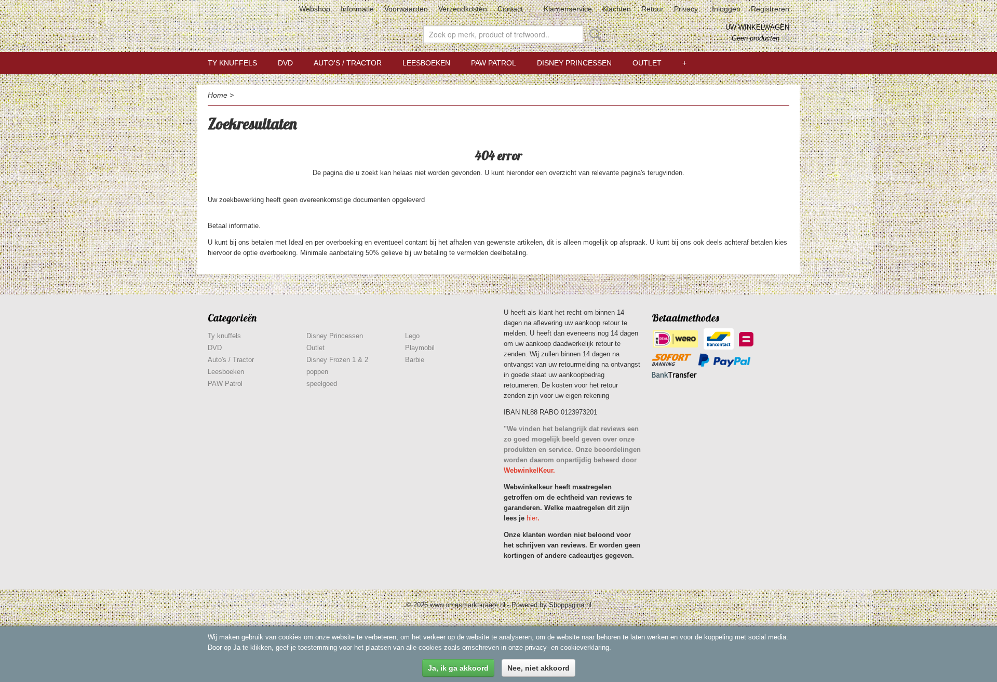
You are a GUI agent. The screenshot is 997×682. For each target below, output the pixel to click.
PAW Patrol (493, 63)
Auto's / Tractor (348, 63)
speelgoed (321, 383)
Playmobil (420, 348)
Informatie (357, 9)
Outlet (647, 63)
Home (217, 95)
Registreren (770, 9)
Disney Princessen (574, 63)
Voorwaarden (406, 9)
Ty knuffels (232, 63)
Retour (652, 9)
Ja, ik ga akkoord (458, 668)
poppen (317, 372)
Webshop (314, 9)
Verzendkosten (462, 9)
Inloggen (726, 9)
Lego (412, 336)
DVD (285, 63)
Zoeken (593, 34)
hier (532, 518)
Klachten (616, 9)
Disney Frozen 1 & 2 (337, 360)
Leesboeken (426, 63)
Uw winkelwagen (757, 27)
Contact (510, 9)
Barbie (414, 360)
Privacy (686, 9)
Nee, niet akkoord (538, 668)
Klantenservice (568, 9)
